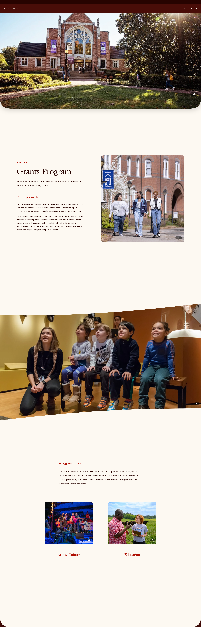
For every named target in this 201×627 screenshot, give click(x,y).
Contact (194, 9)
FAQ (184, 9)
